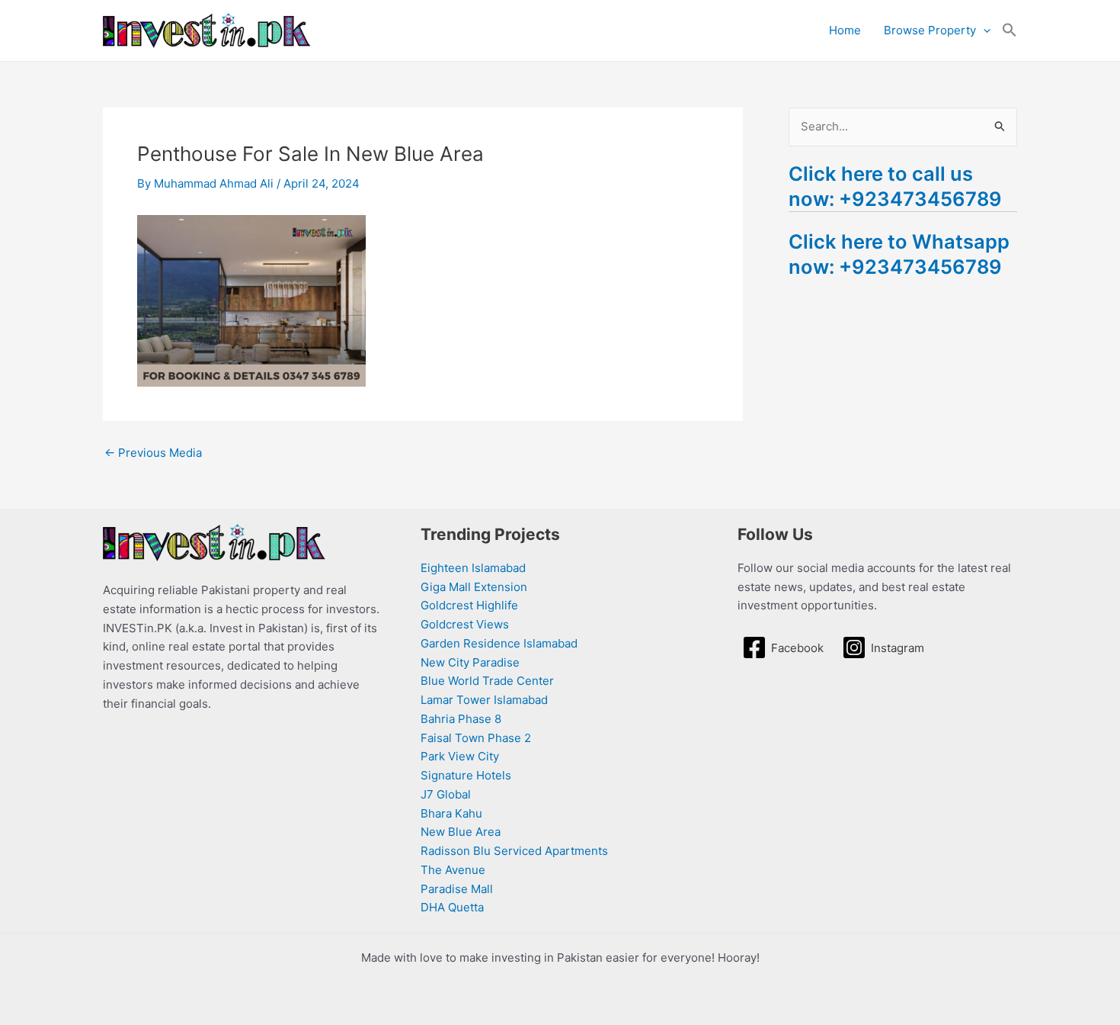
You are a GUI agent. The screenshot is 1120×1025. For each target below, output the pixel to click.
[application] (983, 30)
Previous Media (153, 452)
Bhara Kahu (451, 813)
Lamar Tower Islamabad (484, 699)
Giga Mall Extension (474, 587)
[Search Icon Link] (1009, 30)
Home (845, 30)
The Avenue (453, 870)
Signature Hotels (466, 775)
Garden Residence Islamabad (499, 643)
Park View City (460, 756)
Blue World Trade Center (487, 680)
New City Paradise (470, 662)
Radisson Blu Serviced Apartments (514, 850)
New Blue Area (461, 831)
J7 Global (446, 794)
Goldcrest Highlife (469, 605)
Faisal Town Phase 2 (476, 738)
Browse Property (930, 30)
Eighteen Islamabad (473, 568)
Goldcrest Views (465, 624)
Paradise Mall (457, 889)
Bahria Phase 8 (461, 719)
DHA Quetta (452, 907)
